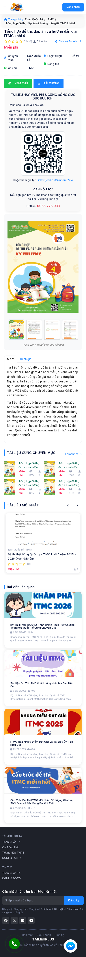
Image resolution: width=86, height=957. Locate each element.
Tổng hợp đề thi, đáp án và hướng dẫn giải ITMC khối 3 (29, 483)
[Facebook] (5, 920)
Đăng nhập (73, 6)
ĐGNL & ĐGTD (11, 858)
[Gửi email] (22, 920)
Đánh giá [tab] (25, 359)
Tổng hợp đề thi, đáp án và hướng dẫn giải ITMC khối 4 (68, 465)
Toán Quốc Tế (34, 19)
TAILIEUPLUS (43, 939)
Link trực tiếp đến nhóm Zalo (55, 180)
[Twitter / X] (14, 920)
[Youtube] (31, 920)
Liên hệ (59, 934)
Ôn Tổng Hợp (10, 847)
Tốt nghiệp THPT (13, 852)
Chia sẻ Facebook (70, 41)
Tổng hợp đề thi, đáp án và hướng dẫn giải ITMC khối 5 (29, 465)
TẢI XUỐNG (51, 83)
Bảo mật (27, 934)
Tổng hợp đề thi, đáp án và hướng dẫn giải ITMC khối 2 (68, 483)
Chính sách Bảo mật (52, 909)
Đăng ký (74, 900)
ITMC (50, 19)
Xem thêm (72, 454)
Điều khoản (44, 934)
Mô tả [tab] (10, 359)
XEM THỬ (21, 83)
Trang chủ (14, 19)
